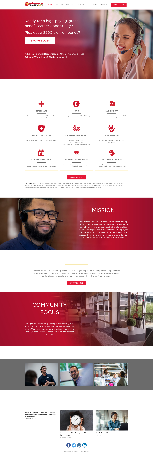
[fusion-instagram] (79, 445)
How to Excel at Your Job (105, 433)
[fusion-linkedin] (84, 445)
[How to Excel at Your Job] (112, 420)
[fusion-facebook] (68, 445)
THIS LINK (28, 183)
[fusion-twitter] (74, 445)
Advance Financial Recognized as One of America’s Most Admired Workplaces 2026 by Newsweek (40, 414)
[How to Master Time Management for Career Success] (76, 420)
